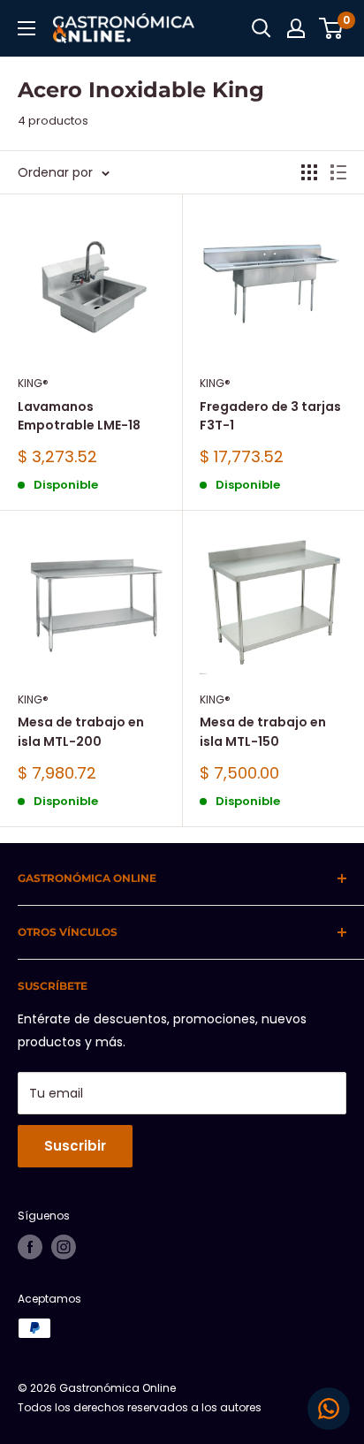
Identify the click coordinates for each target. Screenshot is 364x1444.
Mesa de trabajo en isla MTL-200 (81, 731)
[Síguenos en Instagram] (63, 1247)
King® (33, 383)
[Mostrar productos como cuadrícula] (309, 172)
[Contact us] (328, 1408)
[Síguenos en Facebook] (30, 1247)
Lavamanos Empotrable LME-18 (79, 416)
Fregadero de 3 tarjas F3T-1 (270, 416)
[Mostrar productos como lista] (338, 172)
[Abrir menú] (26, 28)
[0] (332, 28)
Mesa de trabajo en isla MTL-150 (263, 731)
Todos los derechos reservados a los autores (140, 1407)
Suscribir (75, 1145)
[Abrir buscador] (261, 28)
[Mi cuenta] (296, 28)
